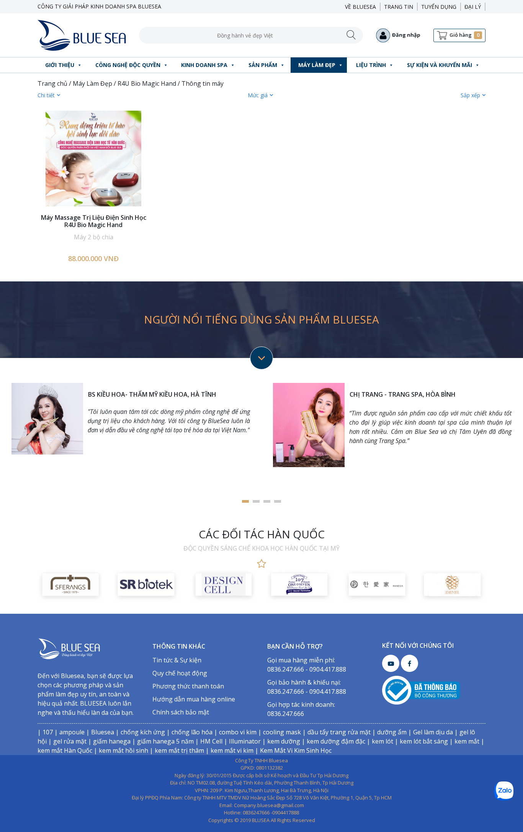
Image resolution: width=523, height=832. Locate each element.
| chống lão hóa (188, 732)
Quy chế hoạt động (179, 673)
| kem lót (379, 741)
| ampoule (69, 732)
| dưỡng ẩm (389, 732)
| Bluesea (99, 732)
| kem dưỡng (280, 741)
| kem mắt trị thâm (176, 750)
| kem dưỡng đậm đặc (332, 741)
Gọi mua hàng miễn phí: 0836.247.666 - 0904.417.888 (306, 664)
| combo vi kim (234, 732)
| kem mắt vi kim (228, 750)
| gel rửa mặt (67, 741)
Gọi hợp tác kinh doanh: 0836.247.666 (301, 709)
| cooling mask (279, 732)
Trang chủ (52, 83)
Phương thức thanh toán (188, 686)
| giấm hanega (109, 741)
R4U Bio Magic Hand (147, 83)
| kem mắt (463, 741)
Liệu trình (371, 65)
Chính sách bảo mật (180, 712)
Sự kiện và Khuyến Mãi (439, 65)
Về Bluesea (360, 6)
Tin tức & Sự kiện (176, 660)
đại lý (472, 6)
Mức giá (258, 95)
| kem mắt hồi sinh (120, 750)
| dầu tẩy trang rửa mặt (336, 732)
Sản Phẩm (262, 65)
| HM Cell (208, 741)
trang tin (398, 6)
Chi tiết (46, 95)
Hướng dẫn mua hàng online (193, 699)
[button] (245, 501)
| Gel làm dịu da (430, 732)
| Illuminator (241, 741)
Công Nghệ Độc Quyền (127, 65)
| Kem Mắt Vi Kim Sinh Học (292, 750)
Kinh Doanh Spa (204, 65)
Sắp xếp (470, 95)
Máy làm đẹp (316, 65)
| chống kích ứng (139, 732)
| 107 (45, 732)
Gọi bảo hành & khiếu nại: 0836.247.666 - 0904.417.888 (306, 687)
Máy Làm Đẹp (92, 83)
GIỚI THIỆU (59, 65)
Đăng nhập (406, 34)
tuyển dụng (438, 6)
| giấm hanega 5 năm (162, 741)
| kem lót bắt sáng (420, 741)
